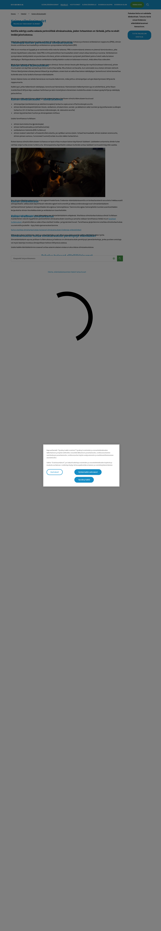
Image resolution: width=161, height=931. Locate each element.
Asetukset (54, 472)
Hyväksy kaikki (84, 480)
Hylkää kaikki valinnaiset (88, 472)
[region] (81, 465)
